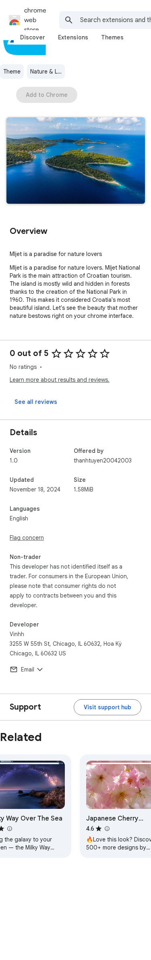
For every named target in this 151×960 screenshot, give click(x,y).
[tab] (33, 37)
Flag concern (27, 537)
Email (27, 669)
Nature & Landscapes (47, 71)
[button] (75, 161)
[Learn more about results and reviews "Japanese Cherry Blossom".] (106, 828)
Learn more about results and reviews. (60, 379)
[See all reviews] (36, 401)
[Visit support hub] (107, 707)
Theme (12, 71)
